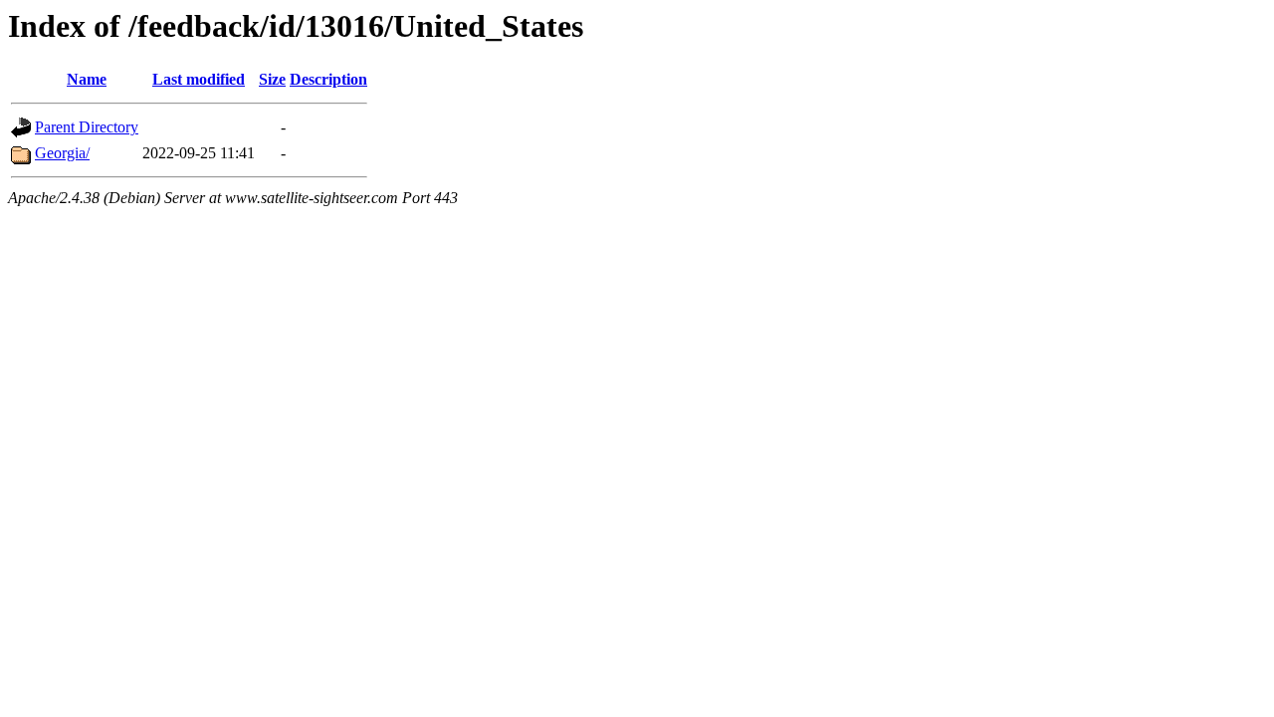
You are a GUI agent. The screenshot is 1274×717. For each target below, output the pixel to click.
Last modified (198, 79)
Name (86, 79)
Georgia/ (62, 152)
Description (328, 79)
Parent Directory (86, 127)
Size (272, 79)
